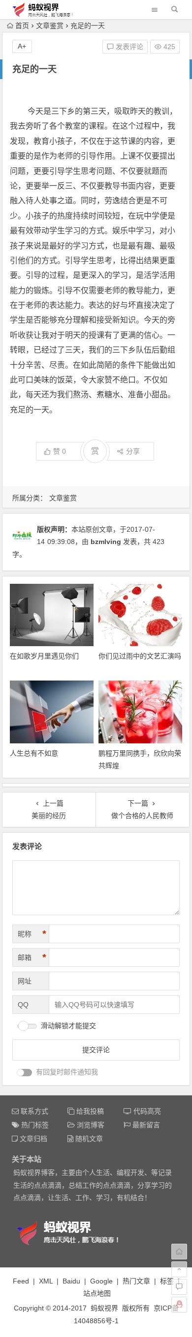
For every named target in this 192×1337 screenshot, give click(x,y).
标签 (167, 1281)
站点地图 (97, 1293)
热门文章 (136, 1281)
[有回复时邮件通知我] (24, 1072)
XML (46, 1281)
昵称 (32, 933)
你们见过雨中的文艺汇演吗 (139, 656)
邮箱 (32, 957)
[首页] (179, 1251)
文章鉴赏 (50, 25)
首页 (22, 25)
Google (101, 1281)
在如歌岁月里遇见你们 (44, 656)
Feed (21, 1281)
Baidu (71, 1281)
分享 (133, 451)
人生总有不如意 (34, 753)
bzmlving (106, 542)
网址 (25, 981)
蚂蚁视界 (104, 1308)
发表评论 (128, 47)
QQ (23, 1005)
